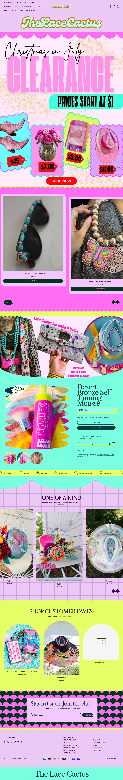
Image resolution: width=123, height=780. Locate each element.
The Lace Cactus (12, 758)
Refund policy (97, 750)
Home (94, 737)
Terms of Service (97, 748)
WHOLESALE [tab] (81, 451)
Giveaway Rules (97, 740)
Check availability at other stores (85, 438)
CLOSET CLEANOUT (69, 750)
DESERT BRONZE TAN (70, 745)
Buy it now (96, 428)
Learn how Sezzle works (99, 742)
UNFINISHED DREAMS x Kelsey (72, 748)
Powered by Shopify (22, 758)
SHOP (65, 742)
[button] (114, 6)
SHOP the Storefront (69, 753)
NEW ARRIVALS (8, 2)
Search (95, 745)
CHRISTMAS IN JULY (69, 740)
